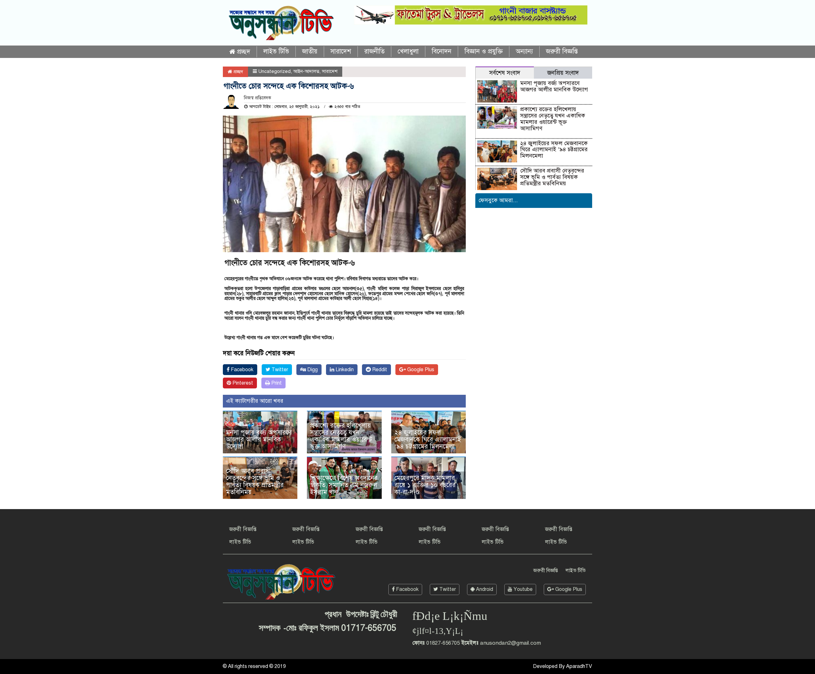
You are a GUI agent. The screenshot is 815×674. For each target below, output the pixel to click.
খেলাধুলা (408, 51)
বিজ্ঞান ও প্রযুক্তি (483, 51)
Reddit (379, 369)
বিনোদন (441, 51)
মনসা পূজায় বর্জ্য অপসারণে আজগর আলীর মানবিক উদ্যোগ (259, 440)
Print (276, 383)
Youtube (522, 589)
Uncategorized (274, 71)
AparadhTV (579, 666)
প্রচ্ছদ (242, 52)
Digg (312, 369)
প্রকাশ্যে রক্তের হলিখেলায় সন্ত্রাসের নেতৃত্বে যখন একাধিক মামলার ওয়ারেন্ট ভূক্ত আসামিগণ (341, 436)
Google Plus (420, 369)
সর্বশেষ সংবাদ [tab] (504, 72)
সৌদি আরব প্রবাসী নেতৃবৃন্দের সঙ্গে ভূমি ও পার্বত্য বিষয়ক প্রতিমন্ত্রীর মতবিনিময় (255, 481)
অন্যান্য (524, 51)
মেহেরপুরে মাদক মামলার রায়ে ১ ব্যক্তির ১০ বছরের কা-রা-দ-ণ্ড (425, 485)
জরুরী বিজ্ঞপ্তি (562, 51)
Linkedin (344, 369)
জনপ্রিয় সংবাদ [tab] (563, 72)
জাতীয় (309, 51)
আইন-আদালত (306, 71)
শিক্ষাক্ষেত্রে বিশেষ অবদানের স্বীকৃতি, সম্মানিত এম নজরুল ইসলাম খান (344, 485)
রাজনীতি (374, 51)
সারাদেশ (340, 51)
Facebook (241, 369)
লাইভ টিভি (276, 51)
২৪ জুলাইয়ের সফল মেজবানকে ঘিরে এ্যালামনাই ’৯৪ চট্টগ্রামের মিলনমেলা (427, 440)
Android (484, 589)
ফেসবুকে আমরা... (498, 200)
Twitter (279, 369)
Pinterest (242, 383)
